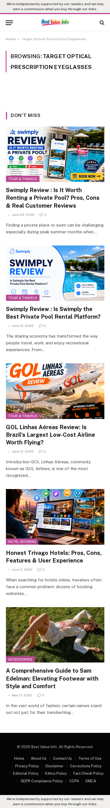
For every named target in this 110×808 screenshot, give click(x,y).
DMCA (90, 781)
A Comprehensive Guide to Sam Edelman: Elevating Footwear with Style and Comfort (52, 678)
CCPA (74, 781)
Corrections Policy (86, 766)
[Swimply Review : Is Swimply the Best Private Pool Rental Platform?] (55, 273)
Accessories (20, 659)
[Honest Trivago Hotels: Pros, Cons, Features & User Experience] (55, 516)
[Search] (101, 22)
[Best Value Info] (55, 22)
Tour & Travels (22, 179)
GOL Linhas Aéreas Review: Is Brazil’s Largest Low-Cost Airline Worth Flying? (50, 435)
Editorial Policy (26, 773)
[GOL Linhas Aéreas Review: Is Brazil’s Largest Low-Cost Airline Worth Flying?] (55, 391)
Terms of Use (90, 758)
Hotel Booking (22, 541)
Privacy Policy (27, 766)
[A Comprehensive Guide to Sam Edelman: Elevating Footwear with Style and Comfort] (55, 635)
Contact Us (62, 758)
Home (11, 39)
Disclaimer (54, 766)
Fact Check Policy (88, 773)
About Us (39, 758)
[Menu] (9, 22)
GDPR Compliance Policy (42, 781)
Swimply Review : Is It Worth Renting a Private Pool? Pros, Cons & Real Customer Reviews (53, 198)
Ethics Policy (56, 773)
